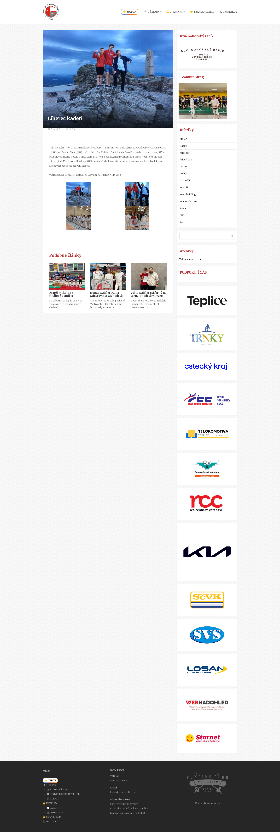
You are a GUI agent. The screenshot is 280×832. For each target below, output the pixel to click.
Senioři (184, 187)
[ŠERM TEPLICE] (51, 11)
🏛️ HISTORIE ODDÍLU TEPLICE (63, 794)
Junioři (183, 138)
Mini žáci (185, 152)
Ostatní (184, 166)
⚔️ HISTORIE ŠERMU (58, 789)
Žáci (182, 222)
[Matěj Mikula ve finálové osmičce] (67, 276)
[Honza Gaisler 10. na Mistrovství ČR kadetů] (108, 276)
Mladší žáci (186, 159)
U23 (182, 215)
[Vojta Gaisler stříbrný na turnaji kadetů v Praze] (149, 276)
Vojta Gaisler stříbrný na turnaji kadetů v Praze (148, 294)
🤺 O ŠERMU (151, 11)
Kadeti (183, 145)
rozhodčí (185, 180)
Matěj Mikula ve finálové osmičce (61, 294)
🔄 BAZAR (52, 808)
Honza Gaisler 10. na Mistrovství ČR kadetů (106, 294)
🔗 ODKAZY (53, 798)
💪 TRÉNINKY (174, 11)
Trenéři (184, 208)
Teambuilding (188, 194)
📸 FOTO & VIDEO (56, 812)
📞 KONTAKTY (228, 11)
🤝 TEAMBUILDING (202, 11)
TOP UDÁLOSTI (188, 201)
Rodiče (183, 173)
